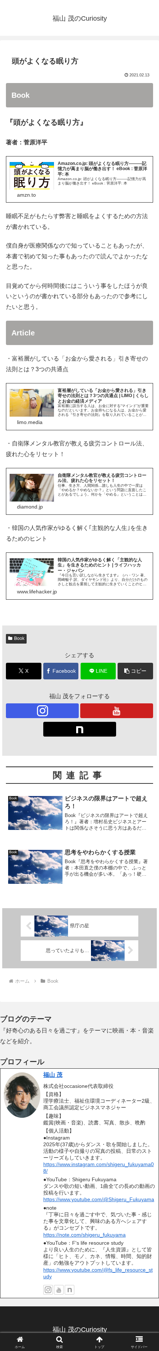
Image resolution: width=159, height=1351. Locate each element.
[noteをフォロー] (79, 729)
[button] (135, 671)
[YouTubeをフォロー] (116, 710)
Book (19, 638)
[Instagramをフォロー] (42, 710)
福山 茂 (52, 1075)
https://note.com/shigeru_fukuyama (84, 1235)
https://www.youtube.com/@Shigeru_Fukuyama (98, 1199)
